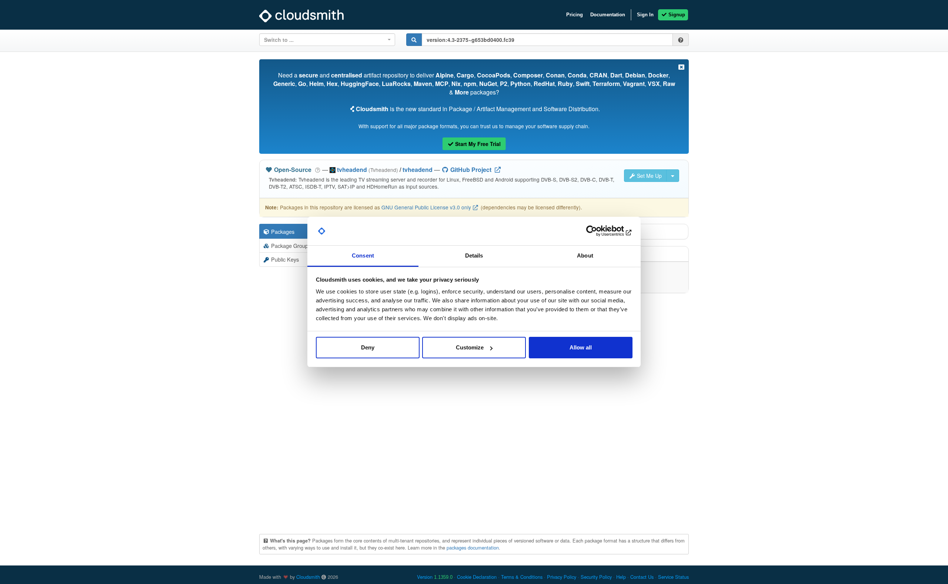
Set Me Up (648, 175)
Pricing (574, 14)
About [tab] (585, 255)
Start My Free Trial (477, 143)
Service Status (673, 576)
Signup (676, 14)
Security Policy (596, 576)
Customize (470, 347)
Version (435, 576)
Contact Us (642, 576)
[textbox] (325, 39)
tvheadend (418, 169)
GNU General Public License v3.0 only (426, 207)
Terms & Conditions (522, 576)
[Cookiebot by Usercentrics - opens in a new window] (600, 231)
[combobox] (327, 39)
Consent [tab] (363, 255)
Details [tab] (474, 255)
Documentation (607, 14)
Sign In (645, 14)
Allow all (581, 347)
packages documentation (473, 547)
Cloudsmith (308, 576)
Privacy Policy (561, 576)
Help (621, 576)
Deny (367, 347)
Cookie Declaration (477, 576)
